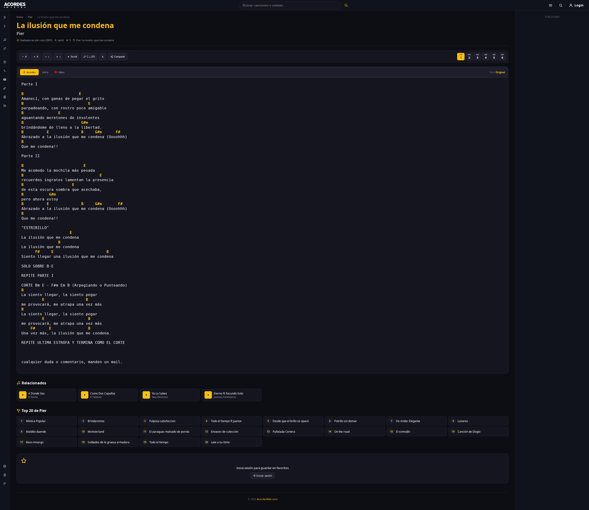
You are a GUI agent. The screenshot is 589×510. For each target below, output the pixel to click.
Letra (45, 72)
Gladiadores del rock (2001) (36, 40)
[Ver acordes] (5, 97)
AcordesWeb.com (267, 499)
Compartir (119, 56)
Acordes (31, 72)
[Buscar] (346, 5)
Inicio (20, 17)
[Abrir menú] (550, 5)
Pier (30, 17)
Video (61, 72)
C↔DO (91, 56)
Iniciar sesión (264, 475)
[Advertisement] (552, 89)
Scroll (74, 56)
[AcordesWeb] (20, 5)
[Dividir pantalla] (5, 106)
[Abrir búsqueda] (560, 5)
